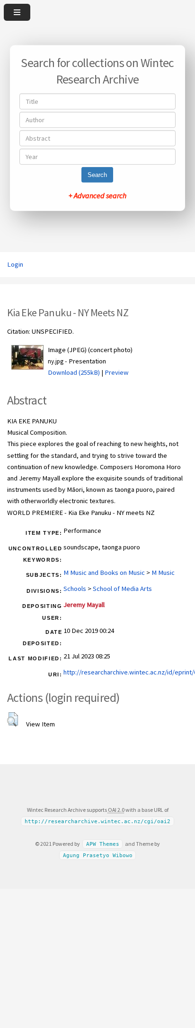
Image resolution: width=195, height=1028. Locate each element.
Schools (74, 588)
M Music (163, 572)
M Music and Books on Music (104, 572)
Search (97, 174)
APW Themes (102, 844)
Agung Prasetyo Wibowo (98, 855)
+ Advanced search (97, 195)
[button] (12, 719)
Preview (117, 372)
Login (15, 264)
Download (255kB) (74, 372)
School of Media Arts (122, 588)
